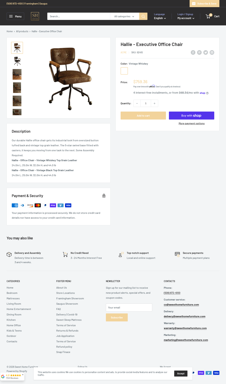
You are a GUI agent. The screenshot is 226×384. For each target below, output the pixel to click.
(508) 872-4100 (172, 292)
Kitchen (11, 319)
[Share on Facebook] (193, 52)
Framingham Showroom (70, 298)
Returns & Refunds (67, 330)
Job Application (65, 335)
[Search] (143, 16)
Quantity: (126, 103)
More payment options (192, 123)
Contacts (12, 341)
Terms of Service (66, 325)
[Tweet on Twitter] (205, 52)
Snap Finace (63, 351)
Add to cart (143, 115)
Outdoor (11, 335)
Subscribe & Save (206, 3)
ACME (124, 52)
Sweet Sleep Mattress (69, 319)
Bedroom (12, 292)
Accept (180, 373)
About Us (61, 287)
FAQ (58, 308)
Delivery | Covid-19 (66, 314)
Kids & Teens (14, 330)
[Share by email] (212, 52)
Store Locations (65, 292)
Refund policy (64, 346)
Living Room (14, 303)
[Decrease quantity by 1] (137, 103)
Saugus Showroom (67, 303)
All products (22, 31)
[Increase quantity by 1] (154, 103)
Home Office (14, 325)
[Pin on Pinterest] (199, 52)
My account (185, 18)
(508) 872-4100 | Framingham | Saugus (27, 3)
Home (10, 31)
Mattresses (13, 298)
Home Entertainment (19, 308)
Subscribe (117, 317)
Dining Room (14, 314)
